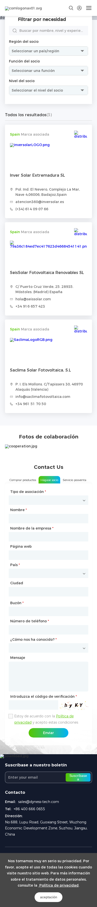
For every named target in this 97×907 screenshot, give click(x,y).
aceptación (48, 897)
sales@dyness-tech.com (38, 802)
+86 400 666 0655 (29, 809)
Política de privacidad (58, 885)
